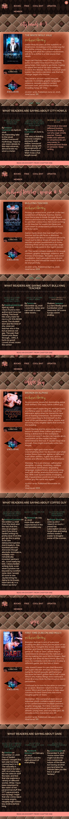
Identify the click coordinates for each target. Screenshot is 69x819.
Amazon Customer (7, 128)
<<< (31, 102)
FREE (26, 6)
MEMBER (18, 11)
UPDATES (51, 6)
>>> (38, 102)
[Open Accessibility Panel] (66, 2)
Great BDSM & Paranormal (57, 515)
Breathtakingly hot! (60, 746)
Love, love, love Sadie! (37, 746)
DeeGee (8, 752)
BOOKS (17, 6)
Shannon (31, 518)
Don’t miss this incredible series (11, 300)
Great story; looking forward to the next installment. (34, 123)
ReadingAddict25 (12, 305)
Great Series (34, 299)
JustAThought (56, 751)
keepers (59, 303)
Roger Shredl (56, 519)
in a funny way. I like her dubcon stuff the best (12, 746)
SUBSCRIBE (13, 72)
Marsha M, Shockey (30, 752)
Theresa (52, 298)
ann (59, 120)
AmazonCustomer (12, 519)
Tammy (30, 303)
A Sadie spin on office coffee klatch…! (12, 514)
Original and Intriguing (12, 123)
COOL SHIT (38, 6)
